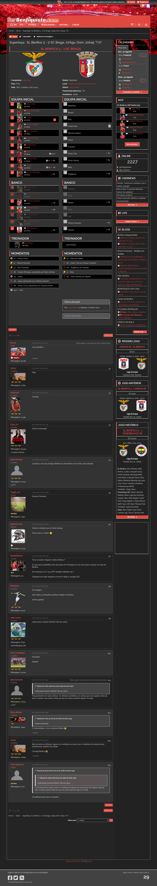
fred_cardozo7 (17, 653)
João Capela (74, 87)
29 (146, 877)
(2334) (133, 394)
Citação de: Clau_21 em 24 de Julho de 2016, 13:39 (54, 718)
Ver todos (131, 517)
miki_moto (15, 618)
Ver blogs (139, 332)
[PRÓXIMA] (103, 335)
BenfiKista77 (16, 555)
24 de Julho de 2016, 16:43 (40, 764)
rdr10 (13, 368)
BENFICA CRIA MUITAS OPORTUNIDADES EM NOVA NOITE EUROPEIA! (132, 269)
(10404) (133, 438)
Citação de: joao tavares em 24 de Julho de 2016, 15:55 (55, 771)
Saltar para (72, 820)
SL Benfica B (127, 59)
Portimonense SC (129, 62)
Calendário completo (131, 92)
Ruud (13, 343)
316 (18, 335)
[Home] (32, 17)
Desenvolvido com (73, 861)
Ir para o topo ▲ (144, 872)
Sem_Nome (16, 712)
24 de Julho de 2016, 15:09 (40, 556)
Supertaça (26, 80)
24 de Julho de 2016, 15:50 (40, 653)
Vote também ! (132, 144)
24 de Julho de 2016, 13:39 (40, 424)
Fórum (75, 25)
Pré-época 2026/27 (124, 195)
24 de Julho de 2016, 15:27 (40, 618)
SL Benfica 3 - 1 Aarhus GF (132, 388)
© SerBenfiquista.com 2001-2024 (20, 882)
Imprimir (12, 330)
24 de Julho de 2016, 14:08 (40, 492)
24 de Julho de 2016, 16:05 (40, 740)
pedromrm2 (16, 524)
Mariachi (14, 586)
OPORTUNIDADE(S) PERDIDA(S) (132, 325)
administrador (73, 308)
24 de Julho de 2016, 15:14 (40, 586)
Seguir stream (131, 221)
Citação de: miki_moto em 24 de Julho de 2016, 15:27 (55, 686)
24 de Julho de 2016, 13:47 (40, 459)
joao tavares (16, 459)
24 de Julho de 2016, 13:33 (40, 393)
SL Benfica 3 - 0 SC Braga (61, 49)
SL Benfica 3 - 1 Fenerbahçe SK (133, 432)
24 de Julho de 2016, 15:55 (40, 680)
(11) (133, 352)
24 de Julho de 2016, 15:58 (40, 712)
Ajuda (124, 872)
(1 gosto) (35, 358)
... (16, 335)
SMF (82, 861)
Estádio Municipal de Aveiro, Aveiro (82, 84)
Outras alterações (72, 316)
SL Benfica (126, 69)
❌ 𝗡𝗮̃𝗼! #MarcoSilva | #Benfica (133, 312)
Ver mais (131, 205)
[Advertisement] (87, 19)
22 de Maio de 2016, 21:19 (40, 343)
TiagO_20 (15, 492)
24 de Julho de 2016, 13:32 (40, 368)
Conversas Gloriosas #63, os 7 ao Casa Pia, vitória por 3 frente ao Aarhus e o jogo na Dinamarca (132, 282)
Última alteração (72, 302)
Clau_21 (14, 424)
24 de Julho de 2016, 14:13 (40, 524)
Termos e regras (133, 872)
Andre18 (14, 392)
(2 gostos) (36, 756)
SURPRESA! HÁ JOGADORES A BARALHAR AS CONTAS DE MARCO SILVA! (132, 260)
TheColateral (17, 764)
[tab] (86, 302)
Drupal (89, 861)
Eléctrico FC (127, 73)
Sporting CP (127, 84)
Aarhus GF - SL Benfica (132, 347)
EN (15, 25)
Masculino (122, 48)
